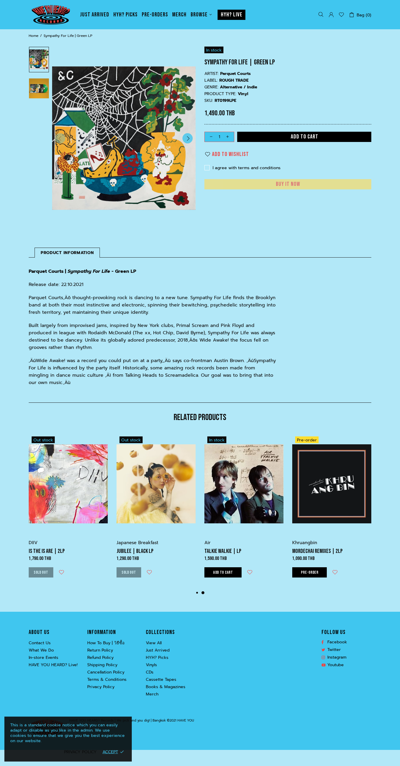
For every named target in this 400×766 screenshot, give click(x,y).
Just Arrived (158, 650)
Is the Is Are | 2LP (47, 551)
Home (33, 36)
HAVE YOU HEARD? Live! (53, 665)
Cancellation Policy (105, 672)
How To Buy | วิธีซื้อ (105, 643)
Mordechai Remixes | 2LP (317, 551)
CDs (149, 672)
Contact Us (40, 643)
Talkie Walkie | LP (222, 551)
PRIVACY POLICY (80, 752)
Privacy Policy (100, 687)
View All (154, 643)
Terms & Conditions (107, 679)
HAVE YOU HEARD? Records (51, 15)
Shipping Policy (102, 665)
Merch (152, 694)
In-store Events (43, 657)
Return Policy (100, 650)
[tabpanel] (244, 511)
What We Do (41, 650)
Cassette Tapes (161, 679)
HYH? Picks (157, 657)
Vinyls (151, 665)
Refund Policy (100, 657)
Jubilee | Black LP (135, 551)
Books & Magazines (165, 687)
